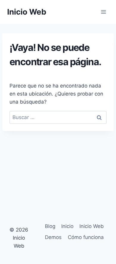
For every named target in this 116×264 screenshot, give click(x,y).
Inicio (67, 226)
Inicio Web (91, 226)
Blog (50, 226)
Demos (53, 237)
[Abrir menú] (103, 11)
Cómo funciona (86, 237)
